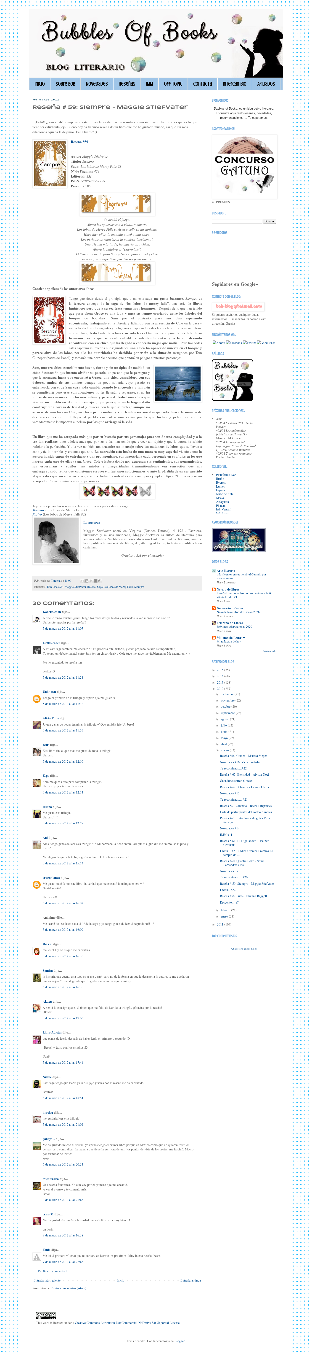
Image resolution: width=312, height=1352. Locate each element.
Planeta (220, 505)
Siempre (139, 587)
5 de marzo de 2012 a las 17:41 (63, 1062)
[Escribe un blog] (87, 581)
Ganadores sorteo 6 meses (236, 780)
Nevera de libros (228, 589)
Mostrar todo (269, 651)
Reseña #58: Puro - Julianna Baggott (243, 896)
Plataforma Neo (226, 474)
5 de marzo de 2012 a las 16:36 (63, 987)
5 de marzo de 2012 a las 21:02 (63, 1124)
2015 (220, 670)
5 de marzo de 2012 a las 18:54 (63, 1098)
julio (224, 725)
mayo (225, 738)
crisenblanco (51, 877)
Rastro (37, 514)
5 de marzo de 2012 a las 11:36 (63, 704)
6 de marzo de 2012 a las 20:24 (63, 1164)
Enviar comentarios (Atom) (68, 1288)
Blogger (180, 1341)
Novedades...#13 (230, 871)
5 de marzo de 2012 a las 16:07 (63, 903)
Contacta (202, 84)
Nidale (47, 1076)
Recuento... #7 (229, 902)
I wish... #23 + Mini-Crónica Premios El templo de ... (246, 853)
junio (224, 731)
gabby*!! (49, 1138)
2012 (220, 688)
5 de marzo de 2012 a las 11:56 (63, 730)
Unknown (49, 691)
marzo (225, 750)
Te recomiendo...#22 (233, 768)
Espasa (220, 490)
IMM (149, 84)
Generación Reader (230, 608)
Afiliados (266, 84)
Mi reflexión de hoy (229, 641)
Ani (45, 837)
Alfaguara (222, 501)
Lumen (220, 486)
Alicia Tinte (51, 718)
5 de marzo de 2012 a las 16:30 (63, 956)
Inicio (40, 84)
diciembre (228, 694)
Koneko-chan (52, 611)
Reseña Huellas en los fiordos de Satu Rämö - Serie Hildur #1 (244, 595)
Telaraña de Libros (230, 622)
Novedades (97, 84)
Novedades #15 (230, 793)
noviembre (228, 700)
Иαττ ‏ (47, 944)
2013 (220, 682)
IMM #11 (226, 834)
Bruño (220, 478)
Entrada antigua (190, 1280)
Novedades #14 (230, 828)
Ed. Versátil (223, 509)
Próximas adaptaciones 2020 (234, 626)
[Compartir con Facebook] (95, 581)
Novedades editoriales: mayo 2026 (238, 612)
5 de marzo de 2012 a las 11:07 (63, 628)
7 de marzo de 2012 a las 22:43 (63, 1262)
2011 (220, 924)
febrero (226, 910)
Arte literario (226, 570)
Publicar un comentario (53, 1271)
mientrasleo (51, 1178)
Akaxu (47, 1001)
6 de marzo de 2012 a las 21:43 (63, 1200)
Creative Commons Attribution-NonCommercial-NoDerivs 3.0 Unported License (127, 1322)
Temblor (38, 510)
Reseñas (127, 84)
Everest (221, 482)
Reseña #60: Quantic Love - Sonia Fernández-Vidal (242, 863)
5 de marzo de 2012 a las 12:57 (63, 823)
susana (47, 806)
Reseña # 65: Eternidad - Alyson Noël (244, 774)
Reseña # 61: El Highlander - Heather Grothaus (244, 843)
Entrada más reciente (47, 1280)
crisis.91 (48, 1214)
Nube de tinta (224, 494)
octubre (226, 706)
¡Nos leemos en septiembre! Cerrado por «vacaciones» (241, 576)
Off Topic (173, 84)
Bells (46, 744)
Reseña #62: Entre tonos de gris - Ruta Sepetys (245, 820)
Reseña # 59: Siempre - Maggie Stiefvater (247, 883)
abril (224, 744)
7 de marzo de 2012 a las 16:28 (63, 1235)
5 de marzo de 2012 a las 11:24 (63, 677)
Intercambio (234, 84)
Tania (46, 1249)
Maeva (220, 498)
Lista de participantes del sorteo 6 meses (246, 812)
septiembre (228, 713)
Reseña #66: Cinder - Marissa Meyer (243, 755)
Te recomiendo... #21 (234, 799)
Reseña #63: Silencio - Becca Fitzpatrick (246, 806)
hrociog (48, 1112)
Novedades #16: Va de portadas (240, 762)
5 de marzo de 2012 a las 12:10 (63, 761)
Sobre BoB (65, 84)
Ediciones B (224, 513)
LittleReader (51, 642)
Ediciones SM (55, 587)
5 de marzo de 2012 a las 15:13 (63, 863)
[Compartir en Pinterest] (100, 581)
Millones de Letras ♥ (231, 637)
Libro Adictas (52, 1032)
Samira (48, 970)
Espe (46, 775)
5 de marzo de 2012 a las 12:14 (63, 792)
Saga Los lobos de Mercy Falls (115, 587)
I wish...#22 (227, 890)
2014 (220, 676)
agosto (225, 719)
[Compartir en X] (91, 581)
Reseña (91, 587)
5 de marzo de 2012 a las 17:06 (63, 1018)
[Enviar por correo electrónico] (82, 581)
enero (225, 916)
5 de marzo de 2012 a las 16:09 (63, 929)
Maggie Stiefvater (75, 587)
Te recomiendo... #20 (234, 877)
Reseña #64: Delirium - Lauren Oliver (244, 787)
